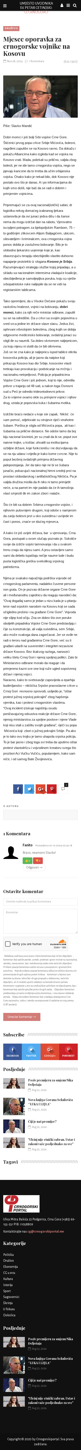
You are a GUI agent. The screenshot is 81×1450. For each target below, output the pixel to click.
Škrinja (8, 1303)
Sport (7, 1291)
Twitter (31, 1055)
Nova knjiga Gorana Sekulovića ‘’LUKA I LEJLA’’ (50, 1102)
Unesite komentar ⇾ (22, 1017)
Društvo (11, 28)
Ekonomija (10, 1266)
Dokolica (9, 1315)
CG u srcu (9, 1273)
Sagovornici (11, 1297)
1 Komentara (36, 61)
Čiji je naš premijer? (42, 1121)
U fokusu (9, 1309)
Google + (50, 1055)
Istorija (8, 1285)
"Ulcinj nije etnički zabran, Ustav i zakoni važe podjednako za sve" (51, 1142)
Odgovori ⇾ (34, 867)
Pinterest (68, 1055)
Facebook (12, 1055)
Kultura (8, 1279)
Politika (8, 1254)
